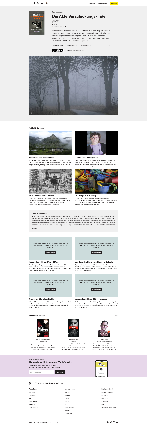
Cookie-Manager (33, 407)
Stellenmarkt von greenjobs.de (109, 407)
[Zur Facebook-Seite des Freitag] (108, 422)
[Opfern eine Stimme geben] (96, 149)
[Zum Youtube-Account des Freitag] (117, 422)
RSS (102, 404)
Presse (67, 398)
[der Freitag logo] (39, 3)
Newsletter (104, 398)
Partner (67, 401)
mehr (116, 315)
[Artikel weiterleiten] (109, 45)
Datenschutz (32, 395)
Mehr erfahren (56, 367)
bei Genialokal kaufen (86, 45)
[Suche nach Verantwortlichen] (50, 187)
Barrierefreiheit (33, 401)
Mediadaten (104, 395)
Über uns (67, 392)
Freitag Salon (68, 413)
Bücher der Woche (37, 315)
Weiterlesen (34, 228)
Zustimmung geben (50, 252)
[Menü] (30, 3)
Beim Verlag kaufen (58, 45)
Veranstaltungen (69, 407)
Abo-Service (104, 401)
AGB (30, 398)
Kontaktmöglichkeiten (107, 392)
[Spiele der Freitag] (47, 3)
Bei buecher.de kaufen (71, 45)
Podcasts (67, 410)
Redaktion (67, 395)
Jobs (66, 404)
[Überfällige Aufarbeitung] (96, 187)
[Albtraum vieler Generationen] (50, 149)
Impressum (32, 392)
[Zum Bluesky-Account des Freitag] (111, 422)
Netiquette (32, 404)
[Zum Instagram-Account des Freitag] (114, 422)
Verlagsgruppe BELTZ (79, 50)
